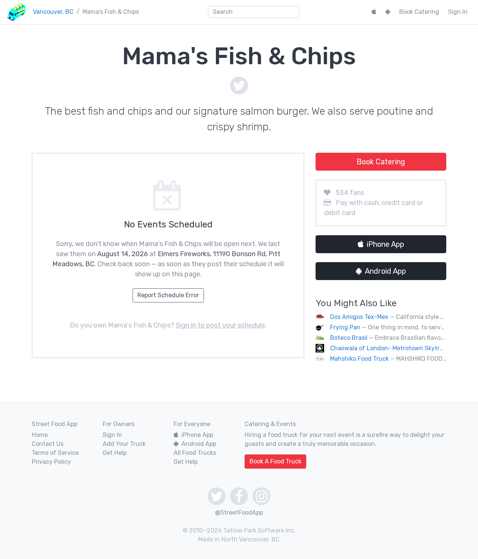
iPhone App (385, 244)
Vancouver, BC (53, 11)
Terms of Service (55, 452)
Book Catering (419, 11)
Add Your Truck (124, 443)
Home (40, 434)
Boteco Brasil (348, 337)
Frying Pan (346, 327)
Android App (385, 271)
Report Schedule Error (168, 295)
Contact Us (47, 443)
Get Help (115, 452)
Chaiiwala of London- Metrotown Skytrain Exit (395, 348)
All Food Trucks (195, 452)
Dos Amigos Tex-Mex (359, 316)
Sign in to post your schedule (220, 325)
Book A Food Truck (275, 461)
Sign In (458, 11)
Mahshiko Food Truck (359, 358)
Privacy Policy (51, 461)
